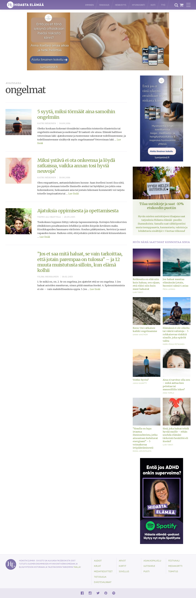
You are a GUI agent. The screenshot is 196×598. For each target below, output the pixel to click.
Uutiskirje (149, 565)
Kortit (122, 565)
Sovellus (124, 571)
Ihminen (89, 4)
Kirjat (97, 565)
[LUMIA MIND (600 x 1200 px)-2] (161, 118)
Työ (163, 4)
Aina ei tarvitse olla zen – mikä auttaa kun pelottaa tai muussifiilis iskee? (176, 384)
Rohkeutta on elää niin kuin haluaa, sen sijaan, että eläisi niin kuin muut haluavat (146, 284)
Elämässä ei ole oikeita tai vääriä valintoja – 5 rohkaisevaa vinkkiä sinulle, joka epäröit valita (176, 334)
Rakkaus (104, 4)
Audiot (98, 560)
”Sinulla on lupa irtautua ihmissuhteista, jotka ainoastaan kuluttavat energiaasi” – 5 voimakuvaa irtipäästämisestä (145, 438)
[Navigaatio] (188, 5)
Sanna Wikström (140, 334)
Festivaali (174, 560)
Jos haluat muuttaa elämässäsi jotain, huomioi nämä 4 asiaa (175, 282)
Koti (153, 4)
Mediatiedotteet (103, 571)
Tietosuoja (100, 576)
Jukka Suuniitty (140, 383)
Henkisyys (120, 4)
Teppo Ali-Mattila (49, 217)
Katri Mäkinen (46, 123)
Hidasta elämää (42, 5)
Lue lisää (73, 193)
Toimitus (173, 571)
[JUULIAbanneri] (161, 500)
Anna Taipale (168, 393)
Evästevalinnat (102, 582)
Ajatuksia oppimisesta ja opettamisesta (77, 211)
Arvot (122, 560)
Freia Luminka (169, 289)
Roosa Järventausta (142, 451)
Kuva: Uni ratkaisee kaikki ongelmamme (145, 330)
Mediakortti (175, 565)
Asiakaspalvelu (152, 560)
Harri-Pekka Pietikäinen (173, 344)
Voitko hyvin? (141, 379)
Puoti (146, 571)
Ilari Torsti (138, 292)
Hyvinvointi (138, 4)
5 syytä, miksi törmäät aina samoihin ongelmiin (76, 114)
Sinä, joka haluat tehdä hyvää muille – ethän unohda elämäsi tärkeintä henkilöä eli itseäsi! (176, 435)
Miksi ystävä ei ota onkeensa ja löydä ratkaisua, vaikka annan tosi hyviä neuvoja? (76, 165)
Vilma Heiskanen (48, 277)
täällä (76, 567)
